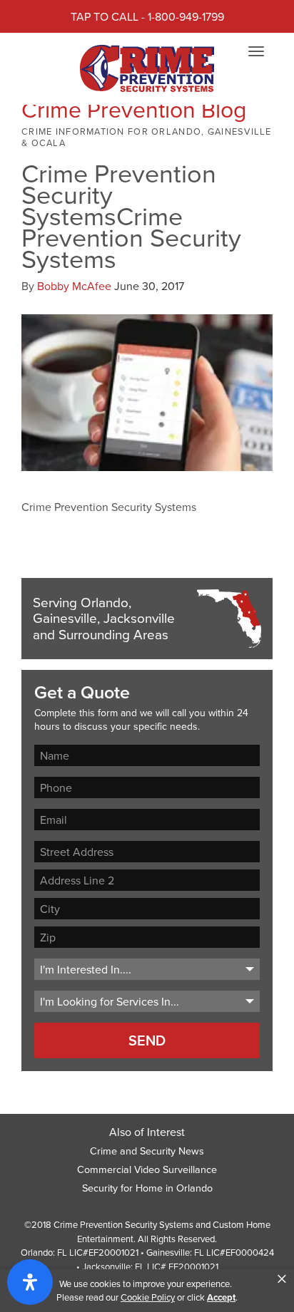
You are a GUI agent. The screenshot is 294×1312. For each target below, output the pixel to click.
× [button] (282, 1279)
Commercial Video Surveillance (147, 1169)
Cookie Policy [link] (148, 1297)
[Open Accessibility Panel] (30, 1282)
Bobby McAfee (74, 286)
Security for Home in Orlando (147, 1187)
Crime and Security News (147, 1150)
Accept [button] (221, 1297)
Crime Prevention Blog (133, 109)
